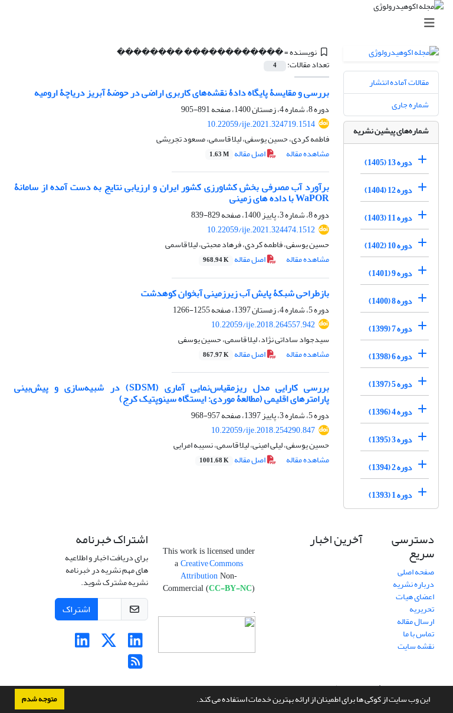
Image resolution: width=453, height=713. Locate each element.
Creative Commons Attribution (211, 570)
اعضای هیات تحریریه (415, 603)
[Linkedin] (135, 644)
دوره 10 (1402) (388, 246)
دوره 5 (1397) (390, 384)
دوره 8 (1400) (390, 301)
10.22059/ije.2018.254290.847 (263, 430)
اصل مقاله (238, 154)
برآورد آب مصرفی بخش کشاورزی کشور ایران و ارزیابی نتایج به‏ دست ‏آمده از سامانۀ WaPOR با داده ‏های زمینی (171, 192)
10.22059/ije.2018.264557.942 (263, 325)
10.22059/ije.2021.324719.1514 (261, 124)
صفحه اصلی (416, 572)
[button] (193, 700)
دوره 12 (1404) (388, 190)
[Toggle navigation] (230, 23)
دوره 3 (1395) (390, 440)
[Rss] (135, 665)
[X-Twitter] (109, 644)
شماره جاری (410, 105)
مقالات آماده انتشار (399, 82)
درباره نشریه (413, 584)
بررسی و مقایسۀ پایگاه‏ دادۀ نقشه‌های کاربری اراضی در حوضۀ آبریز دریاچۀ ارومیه (181, 92)
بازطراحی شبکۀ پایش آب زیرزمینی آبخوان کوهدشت (235, 293)
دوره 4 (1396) (390, 412)
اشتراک (76, 609)
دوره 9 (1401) (390, 273)
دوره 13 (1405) (388, 162)
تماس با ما (418, 634)
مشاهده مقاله (307, 154)
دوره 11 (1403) (388, 218)
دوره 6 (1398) (390, 356)
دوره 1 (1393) (390, 495)
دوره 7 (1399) (390, 329)
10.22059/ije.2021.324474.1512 (261, 230)
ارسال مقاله (415, 621)
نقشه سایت (416, 646)
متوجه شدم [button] (39, 699)
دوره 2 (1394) (390, 467)
